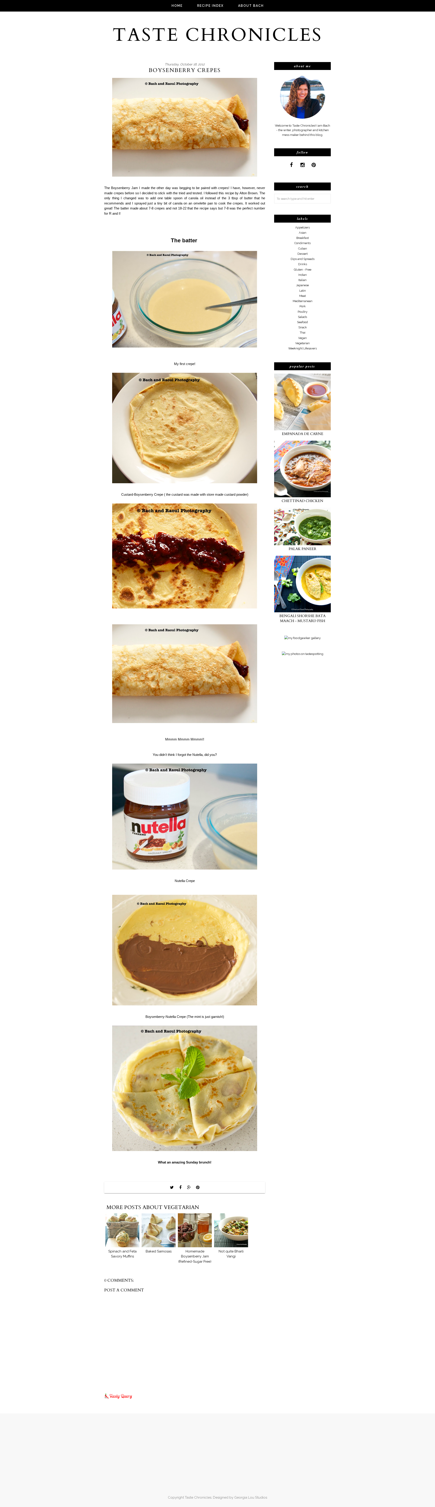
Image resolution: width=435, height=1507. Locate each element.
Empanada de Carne (302, 433)
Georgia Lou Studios (250, 1497)
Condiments (302, 243)
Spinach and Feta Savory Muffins (122, 1253)
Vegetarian (302, 343)
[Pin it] (197, 1187)
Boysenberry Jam (124, 188)
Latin (302, 290)
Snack (302, 327)
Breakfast (302, 238)
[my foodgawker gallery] (302, 638)
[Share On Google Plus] (189, 1187)
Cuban (302, 248)
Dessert (302, 253)
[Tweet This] (171, 1187)
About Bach (251, 5)
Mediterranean (302, 301)
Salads (302, 317)
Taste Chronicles (217, 35)
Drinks (302, 264)
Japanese (302, 285)
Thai (302, 332)
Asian (302, 232)
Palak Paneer (302, 548)
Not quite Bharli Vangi (231, 1253)
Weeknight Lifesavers (302, 348)
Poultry (302, 311)
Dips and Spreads (302, 259)
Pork (303, 306)
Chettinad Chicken (302, 500)
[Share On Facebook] (180, 1187)
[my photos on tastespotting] (302, 654)
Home (177, 5)
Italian (302, 280)
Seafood (302, 322)
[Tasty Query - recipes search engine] (118, 1400)
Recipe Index (210, 5)
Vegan (302, 338)
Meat (302, 296)
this (221, 193)
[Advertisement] (292, 735)
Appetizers (302, 227)
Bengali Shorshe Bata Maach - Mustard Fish (302, 618)
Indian (302, 274)
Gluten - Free (302, 269)
